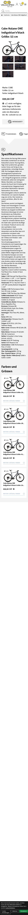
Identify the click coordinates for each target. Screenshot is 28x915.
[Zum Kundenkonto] (17, 4)
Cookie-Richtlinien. (10, 908)
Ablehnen (14, 911)
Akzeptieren (24, 911)
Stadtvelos (7, 15)
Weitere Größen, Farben (11, 401)
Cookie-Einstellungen (5, 912)
